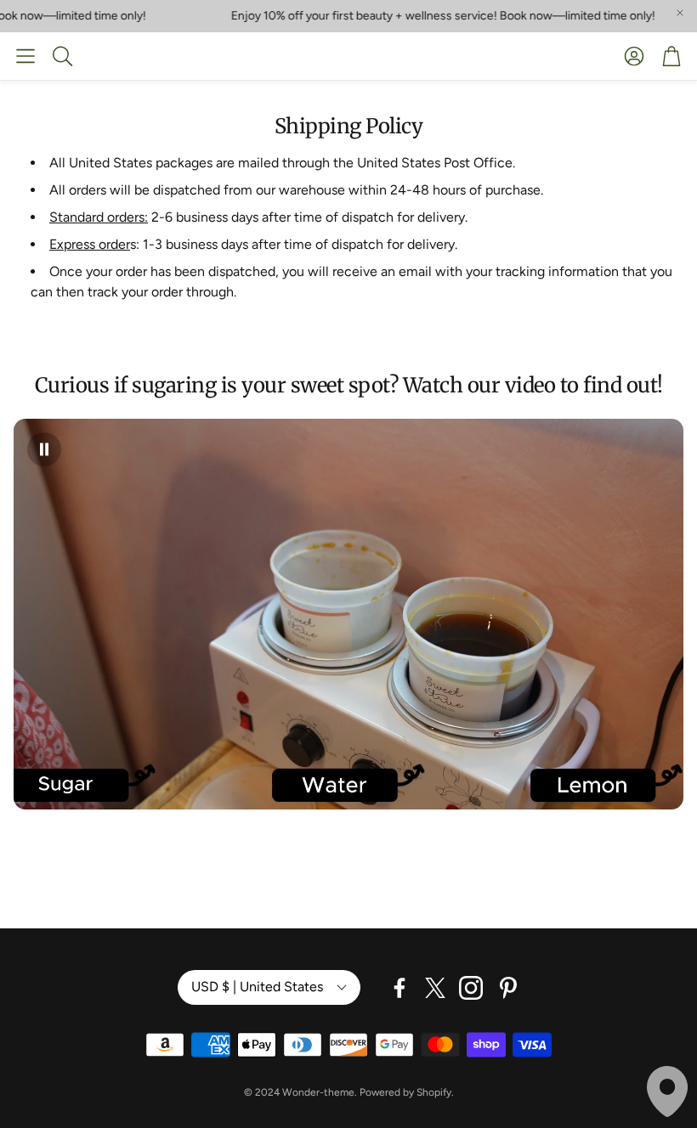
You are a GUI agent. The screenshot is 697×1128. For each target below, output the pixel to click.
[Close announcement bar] (680, 12)
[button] (25, 56)
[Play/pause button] (44, 449)
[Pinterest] (508, 988)
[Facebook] (399, 988)
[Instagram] (471, 988)
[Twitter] (435, 988)
